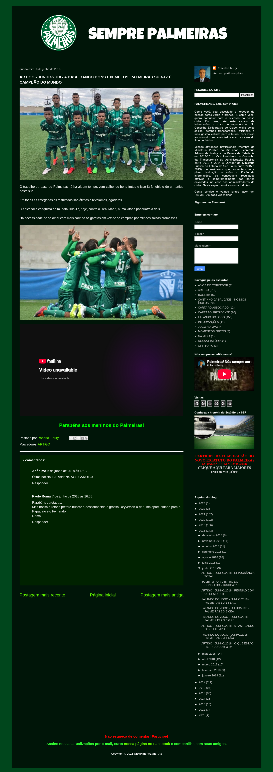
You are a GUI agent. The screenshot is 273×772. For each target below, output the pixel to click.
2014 (202, 698)
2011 (202, 715)
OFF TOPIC (205, 345)
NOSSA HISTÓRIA (209, 341)
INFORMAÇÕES (208, 322)
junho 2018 (209, 568)
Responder (40, 483)
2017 (202, 682)
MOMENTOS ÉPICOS (212, 331)
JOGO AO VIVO (208, 326)
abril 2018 (209, 659)
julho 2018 (209, 562)
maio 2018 (209, 653)
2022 (202, 508)
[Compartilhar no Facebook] (82, 438)
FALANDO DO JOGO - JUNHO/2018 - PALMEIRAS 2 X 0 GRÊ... (225, 618)
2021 (202, 514)
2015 (202, 693)
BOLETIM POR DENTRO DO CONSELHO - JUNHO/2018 (220, 583)
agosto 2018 (210, 557)
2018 (202, 530)
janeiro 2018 (210, 675)
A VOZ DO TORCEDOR (213, 285)
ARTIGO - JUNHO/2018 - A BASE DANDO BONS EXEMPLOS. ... (227, 627)
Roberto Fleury (227, 68)
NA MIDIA (204, 336)
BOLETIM (204, 294)
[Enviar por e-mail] (71, 438)
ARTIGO (44, 444)
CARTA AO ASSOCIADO (213, 307)
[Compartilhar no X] (79, 438)
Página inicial (103, 594)
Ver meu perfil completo (228, 73)
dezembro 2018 (212, 535)
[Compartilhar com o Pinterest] (86, 438)
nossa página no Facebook (147, 744)
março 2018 (210, 664)
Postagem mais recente (42, 594)
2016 (202, 687)
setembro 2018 (212, 551)
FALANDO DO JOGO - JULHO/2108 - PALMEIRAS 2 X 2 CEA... (225, 609)
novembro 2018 (212, 540)
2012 (202, 709)
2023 (202, 503)
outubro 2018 (211, 546)
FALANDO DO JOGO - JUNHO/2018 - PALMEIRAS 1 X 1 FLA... (225, 601)
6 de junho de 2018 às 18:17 (67, 471)
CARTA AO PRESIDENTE (214, 312)
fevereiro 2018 (211, 670)
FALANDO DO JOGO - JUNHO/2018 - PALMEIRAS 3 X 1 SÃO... (225, 636)
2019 (202, 525)
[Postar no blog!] (75, 438)
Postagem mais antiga (161, 594)
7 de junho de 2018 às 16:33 (72, 496)
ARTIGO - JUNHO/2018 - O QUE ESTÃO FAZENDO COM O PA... (227, 645)
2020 (202, 519)
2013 (202, 704)
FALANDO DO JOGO (211, 317)
